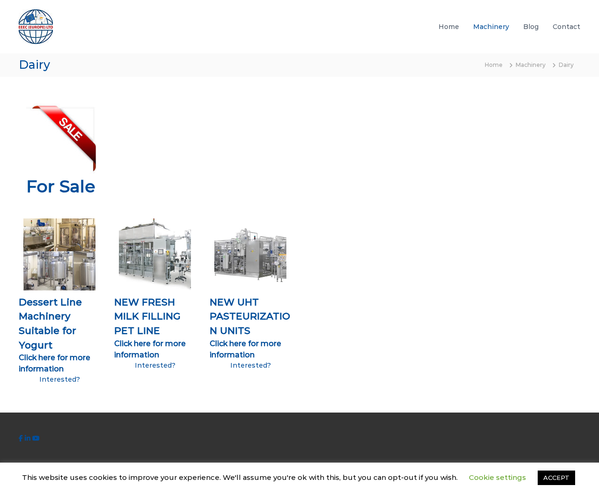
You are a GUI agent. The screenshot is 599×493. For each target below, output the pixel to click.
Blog (531, 26)
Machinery (491, 26)
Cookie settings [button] (497, 477)
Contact (566, 26)
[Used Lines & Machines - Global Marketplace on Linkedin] (28, 438)
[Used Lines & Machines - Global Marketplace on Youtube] (36, 438)
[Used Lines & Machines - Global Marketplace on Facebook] (22, 438)
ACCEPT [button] (556, 477)
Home (448, 26)
